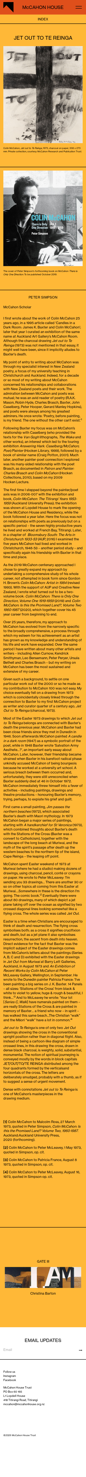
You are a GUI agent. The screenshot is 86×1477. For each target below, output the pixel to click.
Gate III (43, 1261)
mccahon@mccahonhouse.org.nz (24, 1404)
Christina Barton (43, 1293)
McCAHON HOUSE (43, 7)
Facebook (9, 1380)
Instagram (9, 1375)
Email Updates (43, 1340)
